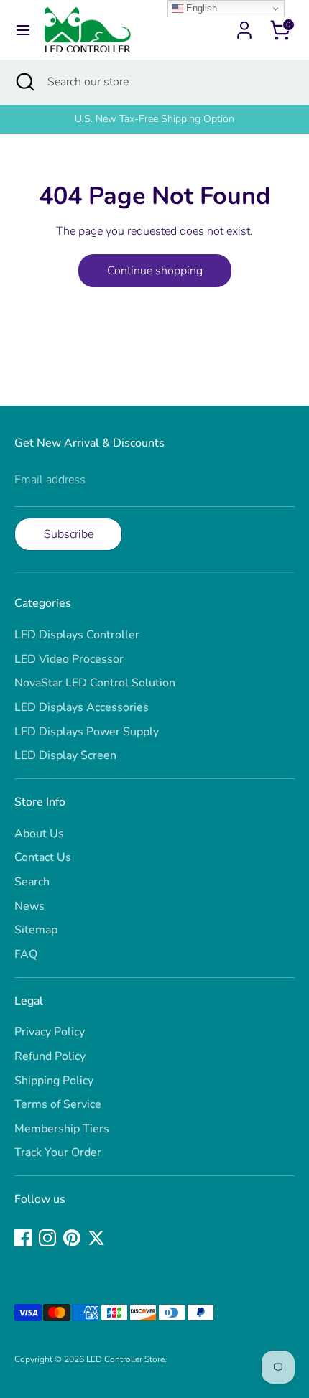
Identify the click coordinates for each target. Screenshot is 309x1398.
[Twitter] (96, 1237)
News (29, 906)
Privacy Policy (49, 1032)
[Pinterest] (71, 1237)
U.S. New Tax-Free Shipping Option (154, 119)
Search (32, 882)
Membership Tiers (61, 1129)
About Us (39, 834)
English (200, 8)
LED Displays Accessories (81, 707)
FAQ (25, 954)
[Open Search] (24, 82)
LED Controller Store (125, 1359)
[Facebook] (23, 1237)
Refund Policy (50, 1056)
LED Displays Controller (76, 635)
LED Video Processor (69, 659)
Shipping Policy (53, 1081)
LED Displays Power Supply (86, 732)
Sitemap (35, 930)
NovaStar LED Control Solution (94, 683)
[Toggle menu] (23, 30)
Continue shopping (155, 271)
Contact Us (42, 857)
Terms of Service (57, 1104)
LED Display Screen (65, 755)
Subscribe (68, 534)
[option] (154, 119)
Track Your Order (57, 1152)
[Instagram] (47, 1237)
